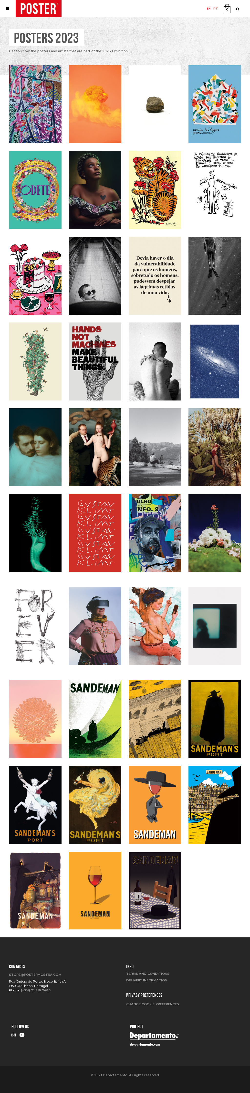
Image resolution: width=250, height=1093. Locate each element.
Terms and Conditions (147, 973)
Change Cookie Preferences (152, 1004)
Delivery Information (146, 980)
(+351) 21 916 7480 (36, 990)
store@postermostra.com (35, 974)
